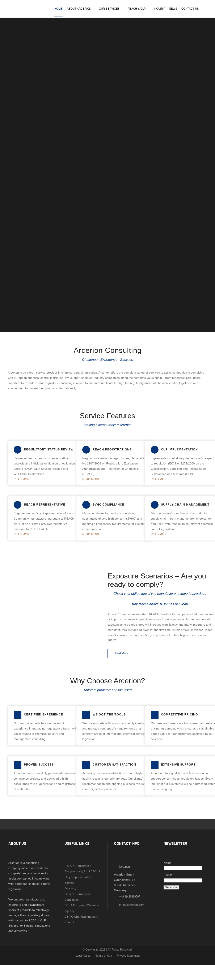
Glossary (70, 888)
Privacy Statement (128, 955)
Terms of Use (104, 955)
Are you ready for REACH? (82, 871)
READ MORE (22, 479)
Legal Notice (82, 955)
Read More (121, 653)
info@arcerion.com (131, 904)
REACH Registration (77, 865)
